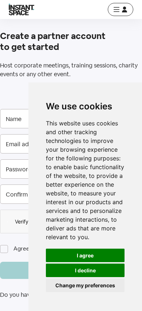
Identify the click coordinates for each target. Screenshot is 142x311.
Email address (24, 144)
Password (19, 169)
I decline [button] (85, 270)
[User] (120, 9)
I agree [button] (85, 255)
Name (13, 119)
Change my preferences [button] (85, 285)
